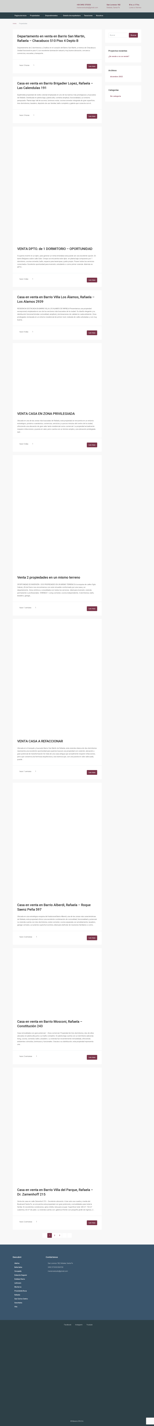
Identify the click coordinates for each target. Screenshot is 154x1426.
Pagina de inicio (20, 15)
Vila (15, 1307)
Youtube (89, 1325)
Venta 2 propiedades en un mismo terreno (48, 577)
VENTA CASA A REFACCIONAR (40, 741)
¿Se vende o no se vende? (118, 56)
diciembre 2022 (116, 77)
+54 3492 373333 (84, 5)
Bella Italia (18, 1267)
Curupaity (17, 1271)
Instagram (79, 1325)
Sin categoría (115, 96)
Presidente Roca (20, 1291)
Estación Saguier (20, 1275)
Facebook (68, 1325)
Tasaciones (88, 15)
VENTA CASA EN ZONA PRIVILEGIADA (46, 414)
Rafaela (17, 1295)
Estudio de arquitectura (71, 15)
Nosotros (99, 15)
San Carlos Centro (21, 1299)
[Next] (64, 1235)
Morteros (17, 1287)
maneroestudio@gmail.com (87, 8)
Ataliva (16, 1263)
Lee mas (92, 66)
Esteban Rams (19, 1279)
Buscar (133, 35)
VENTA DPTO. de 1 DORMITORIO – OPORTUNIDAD (54, 249)
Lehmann (17, 1283)
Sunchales (18, 1303)
